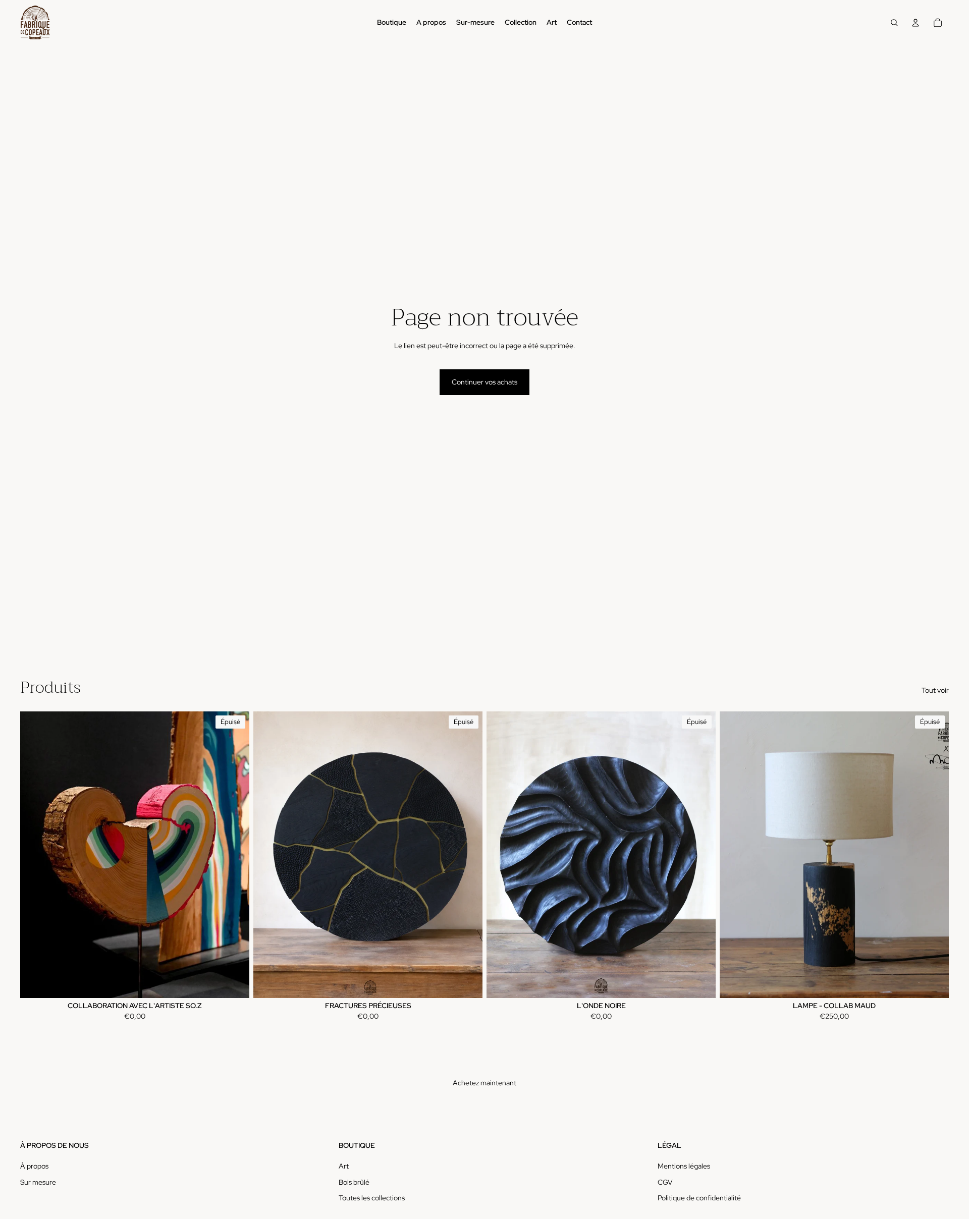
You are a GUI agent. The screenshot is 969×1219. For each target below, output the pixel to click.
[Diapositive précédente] (35, 855)
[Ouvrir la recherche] (894, 23)
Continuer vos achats (484, 381)
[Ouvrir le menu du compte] (915, 23)
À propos (34, 1166)
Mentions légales (684, 1166)
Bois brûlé (354, 1182)
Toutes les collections (372, 1197)
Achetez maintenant (484, 1082)
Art (344, 1166)
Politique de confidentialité (699, 1197)
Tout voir (935, 690)
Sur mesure (38, 1182)
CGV (665, 1182)
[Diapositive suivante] (234, 855)
